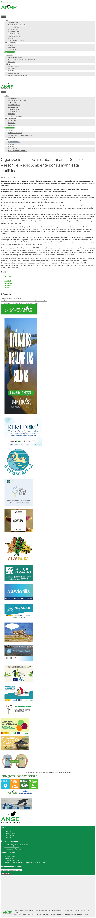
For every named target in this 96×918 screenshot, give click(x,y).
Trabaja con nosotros (16, 40)
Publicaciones (13, 73)
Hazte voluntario (9, 835)
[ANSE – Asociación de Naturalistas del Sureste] (7, 90)
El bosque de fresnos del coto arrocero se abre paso (19, 303)
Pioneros (15, 27)
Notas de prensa (14, 66)
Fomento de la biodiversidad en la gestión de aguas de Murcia (24, 863)
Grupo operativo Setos (12, 860)
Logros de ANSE (14, 29)
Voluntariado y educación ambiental (22, 59)
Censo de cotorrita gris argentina (15, 849)
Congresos (12, 49)
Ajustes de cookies (82, 914)
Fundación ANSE (9, 856)
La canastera (8, 858)
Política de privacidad (70, 914)
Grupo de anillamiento (11, 847)
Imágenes (11, 68)
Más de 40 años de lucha (17, 25)
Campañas (11, 47)
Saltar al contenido (7, 2)
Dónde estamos (14, 31)
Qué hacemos (10, 43)
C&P (28, 914)
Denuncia (11, 62)
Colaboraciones (14, 36)
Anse (6, 20)
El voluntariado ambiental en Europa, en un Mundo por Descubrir (24, 301)
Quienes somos (13, 22)
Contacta (11, 38)
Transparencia (13, 34)
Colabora (8, 55)
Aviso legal (60, 914)
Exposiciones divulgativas (17, 75)
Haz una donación (15, 57)
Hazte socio (9, 52)
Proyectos (12, 45)
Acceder (53, 914)
